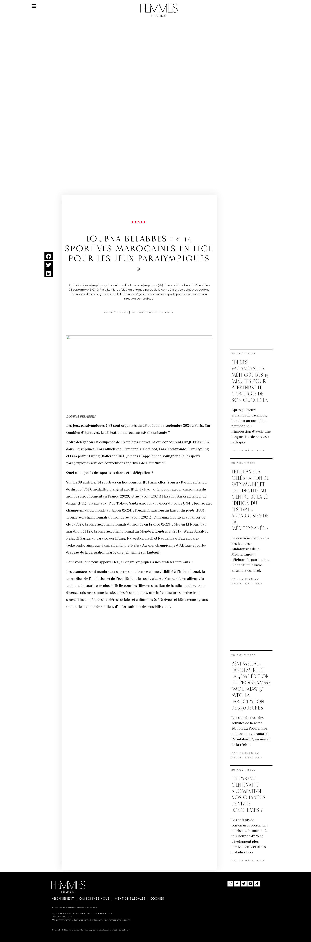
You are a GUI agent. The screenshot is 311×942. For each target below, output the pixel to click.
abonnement (63, 898)
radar (139, 222)
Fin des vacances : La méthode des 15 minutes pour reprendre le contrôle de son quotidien (250, 381)
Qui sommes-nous (94, 898)
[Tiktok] (257, 883)
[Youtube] (250, 883)
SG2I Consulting (121, 930)
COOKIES (157, 898)
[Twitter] (244, 883)
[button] (48, 256)
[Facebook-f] (237, 883)
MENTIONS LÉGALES (130, 898)
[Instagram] (230, 883)
